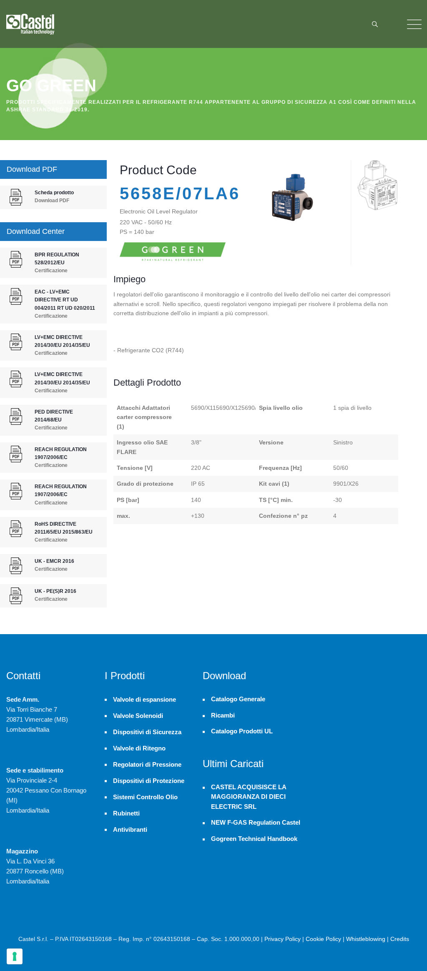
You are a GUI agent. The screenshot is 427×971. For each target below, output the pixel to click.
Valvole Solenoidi (138, 715)
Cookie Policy (323, 939)
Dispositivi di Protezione (148, 780)
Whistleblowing (365, 939)
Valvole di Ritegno (139, 748)
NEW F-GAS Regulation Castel (255, 822)
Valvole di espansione (144, 699)
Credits (399, 939)
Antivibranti (130, 829)
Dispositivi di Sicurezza (147, 731)
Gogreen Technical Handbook (254, 839)
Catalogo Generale (238, 699)
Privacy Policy (282, 939)
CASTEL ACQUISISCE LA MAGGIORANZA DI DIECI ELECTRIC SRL (248, 797)
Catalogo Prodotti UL (242, 731)
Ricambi (223, 715)
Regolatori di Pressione (147, 764)
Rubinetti (126, 813)
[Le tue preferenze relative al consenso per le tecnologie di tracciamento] (15, 956)
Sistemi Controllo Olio (145, 796)
